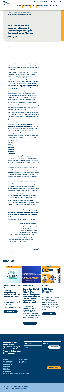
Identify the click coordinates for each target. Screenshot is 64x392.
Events (52, 5)
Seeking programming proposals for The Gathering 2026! (12, 293)
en (54, 1)
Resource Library (40, 6)
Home (9, 13)
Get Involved (58, 6)
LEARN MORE (10, 311)
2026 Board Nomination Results (47, 291)
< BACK (10, 252)
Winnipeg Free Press (24, 219)
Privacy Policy (24, 388)
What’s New (46, 6)
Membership (26, 5)
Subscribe (40, 1)
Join (34, 1)
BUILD (21, 228)
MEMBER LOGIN (48, 1)
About (19, 5)
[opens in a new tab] (31, 274)
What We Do (33, 6)
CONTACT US (8, 362)
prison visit (27, 64)
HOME (5, 359)
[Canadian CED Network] (9, 5)
